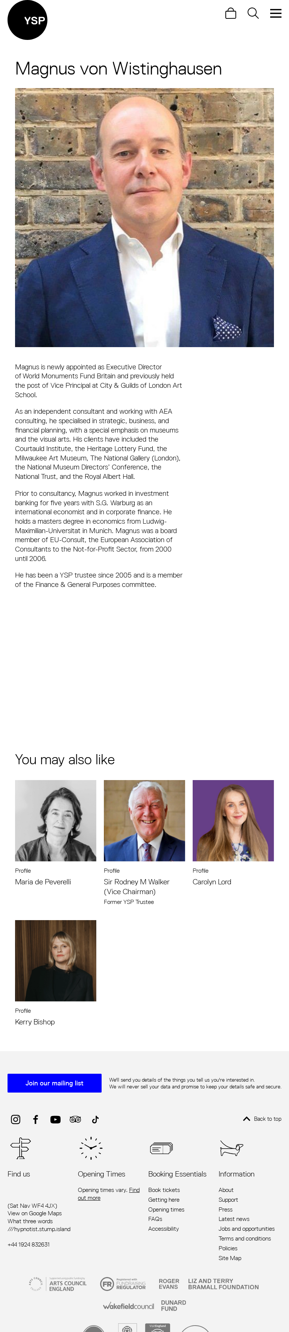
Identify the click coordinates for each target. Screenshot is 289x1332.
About (226, 1190)
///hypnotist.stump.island (39, 1229)
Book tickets (164, 1190)
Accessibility (163, 1229)
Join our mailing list (55, 1083)
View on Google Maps (35, 1213)
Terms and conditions (245, 1238)
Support (228, 1200)
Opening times (166, 1209)
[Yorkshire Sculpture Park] (27, 20)
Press (226, 1209)
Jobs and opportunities (247, 1229)
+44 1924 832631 (29, 1244)
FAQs (155, 1219)
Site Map (230, 1258)
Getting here (163, 1200)
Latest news (234, 1219)
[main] (144, 529)
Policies (228, 1248)
